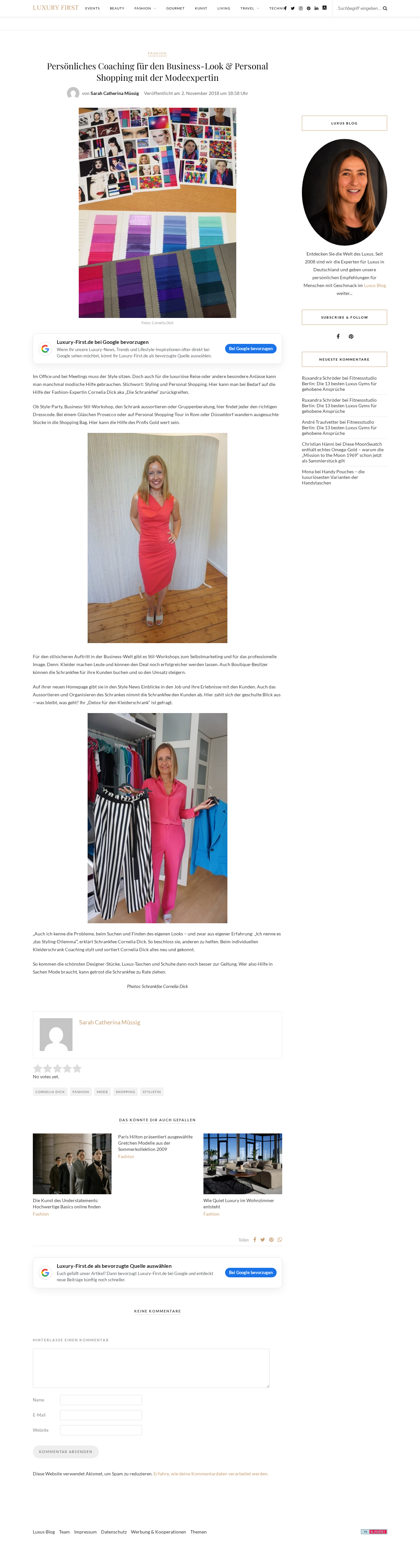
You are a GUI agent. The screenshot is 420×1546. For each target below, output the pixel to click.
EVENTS (92, 8)
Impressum (85, 1532)
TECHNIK (277, 8)
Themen (198, 1532)
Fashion (157, 53)
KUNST (201, 8)
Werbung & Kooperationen (158, 1532)
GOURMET (175, 8)
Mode (102, 1092)
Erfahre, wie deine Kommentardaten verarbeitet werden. (211, 1473)
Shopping (125, 1092)
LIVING (224, 8)
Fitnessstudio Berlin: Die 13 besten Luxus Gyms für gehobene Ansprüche (339, 383)
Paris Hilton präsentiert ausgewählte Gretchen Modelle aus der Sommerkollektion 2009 (155, 1143)
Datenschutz (114, 1532)
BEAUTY (117, 8)
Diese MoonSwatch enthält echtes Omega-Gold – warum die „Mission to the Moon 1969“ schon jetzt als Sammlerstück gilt (343, 452)
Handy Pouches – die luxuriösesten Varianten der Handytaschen (333, 477)
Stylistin (152, 1092)
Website (41, 1430)
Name (38, 1399)
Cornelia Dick (50, 1092)
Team (64, 1532)
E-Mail (39, 1415)
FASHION (143, 8)
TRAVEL (247, 8)
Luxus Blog (375, 285)
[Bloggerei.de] (374, 1532)
